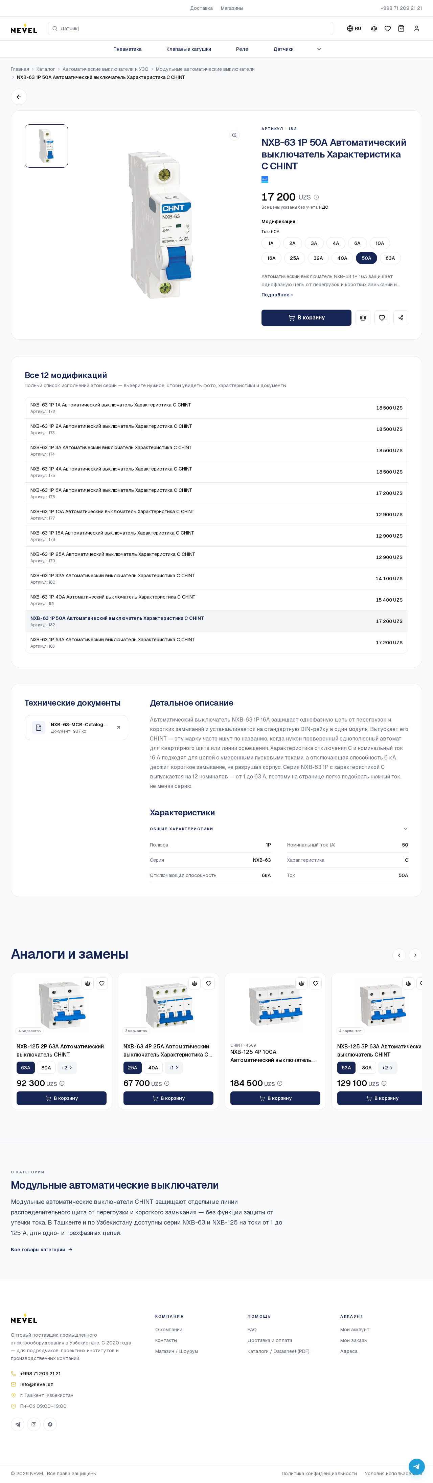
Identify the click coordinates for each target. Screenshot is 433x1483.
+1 (171, 1068)
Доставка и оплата (270, 1340)
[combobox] (190, 28)
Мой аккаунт (355, 1330)
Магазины (232, 8)
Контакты (166, 1340)
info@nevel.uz (36, 1384)
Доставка (201, 8)
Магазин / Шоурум (176, 1351)
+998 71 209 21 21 (401, 8)
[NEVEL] (24, 28)
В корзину (311, 317)
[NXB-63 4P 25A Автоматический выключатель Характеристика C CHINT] (168, 1006)
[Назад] (19, 97)
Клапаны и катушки (188, 49)
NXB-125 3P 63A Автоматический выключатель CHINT (381, 1050)
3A (314, 243)
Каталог (46, 69)
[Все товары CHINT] (264, 179)
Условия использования (393, 1473)
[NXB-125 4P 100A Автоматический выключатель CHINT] (275, 1006)
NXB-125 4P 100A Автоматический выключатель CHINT (270, 1056)
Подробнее (277, 295)
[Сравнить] (374, 28)
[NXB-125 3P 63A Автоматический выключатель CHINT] (382, 1006)
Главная (20, 69)
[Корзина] (401, 28)
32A (318, 258)
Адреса (349, 1351)
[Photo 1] (46, 146)
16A (271, 258)
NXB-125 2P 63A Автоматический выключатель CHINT (60, 1050)
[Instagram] (34, 1424)
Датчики (283, 49)
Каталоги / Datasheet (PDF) (279, 1351)
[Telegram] (17, 1424)
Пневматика (127, 49)
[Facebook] (50, 1424)
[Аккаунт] (416, 28)
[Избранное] (387, 28)
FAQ (252, 1330)
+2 (64, 1068)
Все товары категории (38, 1250)
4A (336, 243)
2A (292, 243)
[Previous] (399, 955)
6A (357, 243)
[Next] (415, 955)
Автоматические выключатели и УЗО (106, 69)
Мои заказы (353, 1340)
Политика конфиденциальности (319, 1473)
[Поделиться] (400, 317)
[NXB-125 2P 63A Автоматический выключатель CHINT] (61, 1006)
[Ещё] (319, 49)
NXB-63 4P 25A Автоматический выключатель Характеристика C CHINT (166, 1051)
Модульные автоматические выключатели (205, 69)
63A (390, 258)
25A (294, 258)
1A (271, 243)
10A (379, 243)
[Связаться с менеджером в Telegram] (417, 1467)
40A (342, 258)
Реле (242, 49)
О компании (168, 1330)
